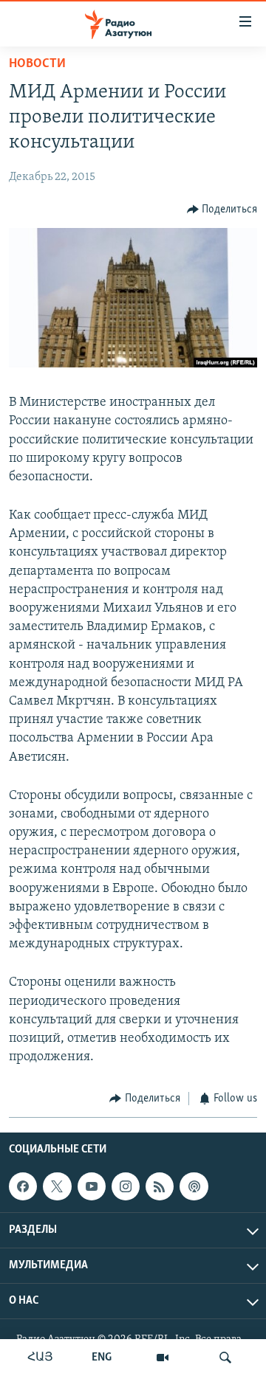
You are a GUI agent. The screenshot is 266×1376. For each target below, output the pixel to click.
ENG (102, 1357)
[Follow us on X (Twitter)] (57, 1186)
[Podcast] (194, 1186)
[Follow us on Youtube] (92, 1186)
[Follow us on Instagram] (126, 1186)
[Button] (222, 209)
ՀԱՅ (40, 1357)
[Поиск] (225, 1357)
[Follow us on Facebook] (23, 1186)
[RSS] (160, 1186)
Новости (37, 64)
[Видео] (162, 1357)
